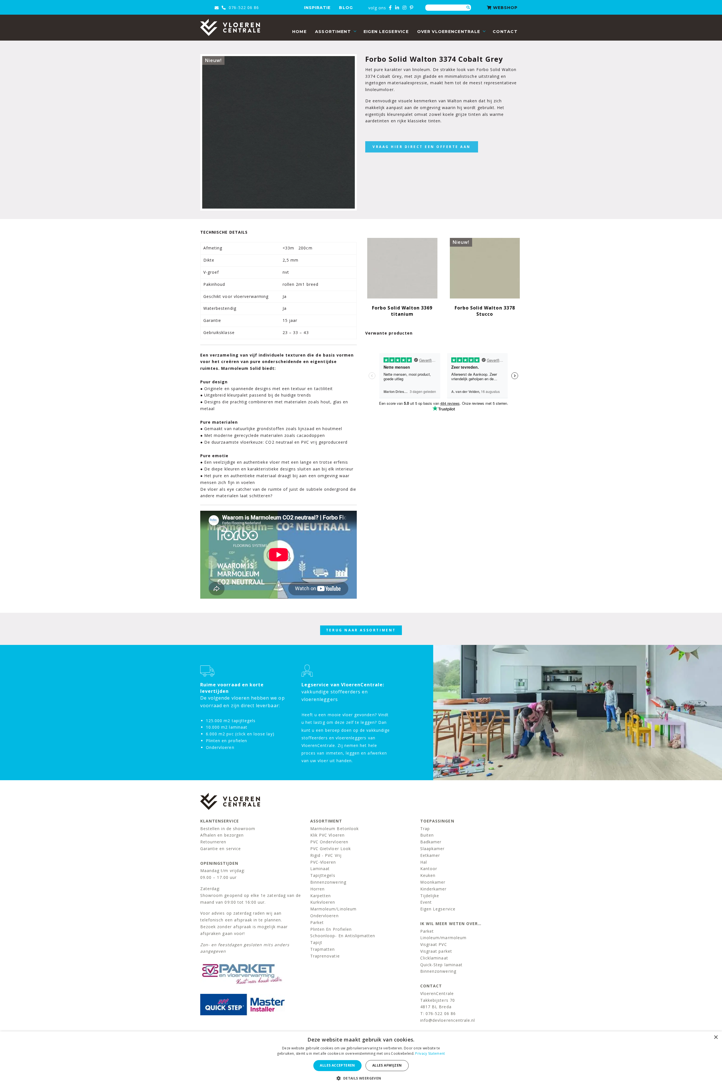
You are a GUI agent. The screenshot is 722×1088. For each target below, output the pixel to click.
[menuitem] (299, 32)
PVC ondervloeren (329, 841)
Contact (505, 31)
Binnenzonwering (328, 882)
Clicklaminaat (434, 958)
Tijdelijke (429, 895)
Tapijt (316, 942)
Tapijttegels (322, 875)
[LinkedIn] (397, 7)
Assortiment (333, 31)
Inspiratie (317, 7)
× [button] (716, 1037)
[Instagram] (404, 7)
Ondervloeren (324, 915)
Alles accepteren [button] (337, 1065)
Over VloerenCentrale (448, 31)
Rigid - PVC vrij (326, 855)
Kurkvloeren (322, 902)
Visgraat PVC (433, 944)
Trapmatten (322, 949)
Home (299, 31)
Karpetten (320, 895)
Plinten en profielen (331, 929)
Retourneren (213, 841)
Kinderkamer (433, 889)
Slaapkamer (432, 848)
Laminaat (320, 868)
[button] (361, 1078)
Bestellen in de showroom (227, 828)
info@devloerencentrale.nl (447, 1020)
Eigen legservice (386, 31)
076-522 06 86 (243, 7)
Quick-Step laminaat (441, 964)
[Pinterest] (411, 7)
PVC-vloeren (323, 862)
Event (426, 902)
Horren (317, 889)
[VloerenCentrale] (230, 27)
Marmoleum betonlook (334, 828)
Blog (346, 7)
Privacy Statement (430, 1053)
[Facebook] (390, 7)
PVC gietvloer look (330, 848)
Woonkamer (432, 882)
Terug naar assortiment (361, 630)
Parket (317, 922)
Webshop (505, 7)
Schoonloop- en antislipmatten (342, 935)
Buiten (427, 835)
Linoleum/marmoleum (443, 937)
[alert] (361, 1059)
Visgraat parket (436, 951)
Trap (425, 828)
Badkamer (430, 841)
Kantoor (428, 868)
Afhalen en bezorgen (222, 835)
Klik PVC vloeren (327, 835)
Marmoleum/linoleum (333, 909)
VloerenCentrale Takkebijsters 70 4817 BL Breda (437, 1000)
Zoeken (468, 7)
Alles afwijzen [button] (387, 1065)
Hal (423, 862)
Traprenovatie (325, 956)
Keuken (427, 875)
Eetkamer (430, 855)
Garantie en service (220, 848)
